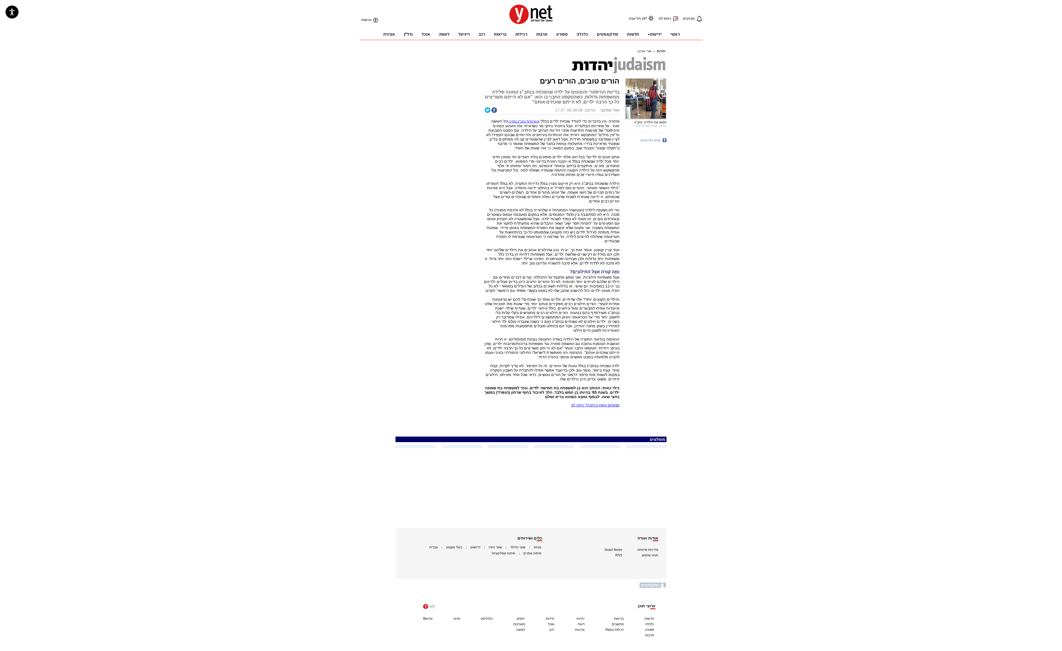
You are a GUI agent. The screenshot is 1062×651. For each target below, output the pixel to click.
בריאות (619, 619)
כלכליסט (487, 619)
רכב (551, 630)
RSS (618, 555)
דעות (581, 624)
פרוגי (456, 619)
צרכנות (580, 630)
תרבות (649, 635)
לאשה (520, 630)
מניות (537, 547)
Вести (428, 619)
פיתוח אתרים (532, 553)
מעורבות (519, 624)
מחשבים (618, 624)
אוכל (551, 624)
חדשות (649, 619)
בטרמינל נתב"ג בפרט (523, 121)
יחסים (521, 619)
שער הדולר (517, 547)
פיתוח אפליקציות (503, 553)
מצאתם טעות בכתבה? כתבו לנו (595, 405)
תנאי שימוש (650, 555)
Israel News (613, 550)
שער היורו (495, 547)
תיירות (550, 619)
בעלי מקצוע (454, 547)
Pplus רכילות (614, 630)
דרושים (475, 547)
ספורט (649, 630)
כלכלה (649, 624)
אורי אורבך (644, 51)
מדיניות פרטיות (647, 550)
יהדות (661, 51)
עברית (433, 547)
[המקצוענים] (653, 587)
